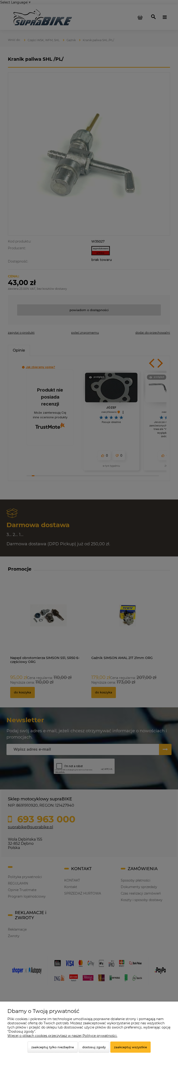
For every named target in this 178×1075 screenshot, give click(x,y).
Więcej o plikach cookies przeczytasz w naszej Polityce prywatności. (62, 1036)
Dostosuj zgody (94, 1047)
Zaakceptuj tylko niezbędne (52, 1047)
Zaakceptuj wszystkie (130, 1047)
